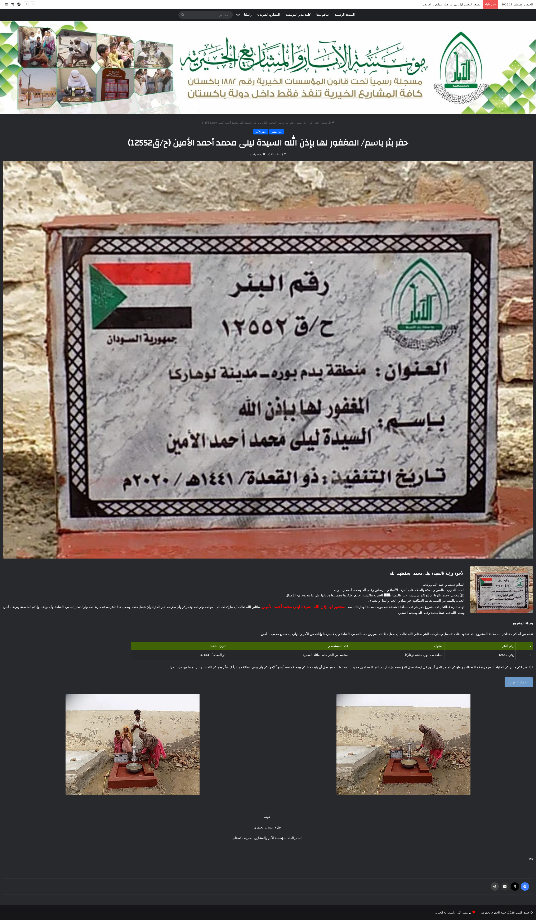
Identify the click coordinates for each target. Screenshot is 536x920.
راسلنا (248, 14)
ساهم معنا (322, 14)
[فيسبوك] (525, 886)
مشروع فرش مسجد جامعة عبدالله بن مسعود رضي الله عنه (446, 4)
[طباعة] (495, 886)
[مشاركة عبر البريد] (505, 886)
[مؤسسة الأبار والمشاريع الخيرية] (268, 67)
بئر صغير (301, 122)
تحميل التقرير (519, 682)
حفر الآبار (313, 122)
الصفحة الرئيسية (345, 14)
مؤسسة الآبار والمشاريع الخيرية (453, 912)
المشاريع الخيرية (270, 14)
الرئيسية (326, 122)
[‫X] (515, 886)
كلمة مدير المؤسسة (298, 14)
